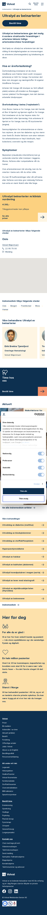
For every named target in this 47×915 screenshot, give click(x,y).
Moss (37, 306)
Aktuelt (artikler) (8, 733)
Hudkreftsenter (8, 774)
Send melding (7, 853)
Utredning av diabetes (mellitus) (17, 525)
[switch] (41, 460)
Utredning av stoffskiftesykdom (17, 541)
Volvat (5, 719)
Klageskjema (7, 860)
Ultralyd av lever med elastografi (18, 580)
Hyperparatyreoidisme (13, 549)
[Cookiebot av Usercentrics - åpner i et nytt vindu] (34, 414)
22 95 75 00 (11, 248)
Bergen (13, 306)
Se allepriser (5, 217)
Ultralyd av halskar (11, 556)
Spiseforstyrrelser (9, 794)
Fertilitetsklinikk (8, 781)
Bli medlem (6, 726)
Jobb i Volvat (7, 746)
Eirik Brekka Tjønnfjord (16, 346)
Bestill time (7, 801)
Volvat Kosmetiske (9, 777)
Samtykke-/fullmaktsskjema (13, 857)
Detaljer (37, 484)
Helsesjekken (7, 771)
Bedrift (5, 736)
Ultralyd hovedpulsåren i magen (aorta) (21, 572)
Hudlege (5, 812)
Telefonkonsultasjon (10, 850)
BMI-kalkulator (7, 791)
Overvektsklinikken (9, 788)
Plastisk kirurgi (7, 819)
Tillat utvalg (23, 499)
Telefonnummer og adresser (13, 867)
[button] (23, 272)
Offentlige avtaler (9, 743)
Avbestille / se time (10, 729)
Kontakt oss (7, 839)
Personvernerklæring (10, 757)
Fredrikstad (26, 306)
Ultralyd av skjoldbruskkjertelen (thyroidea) (17, 589)
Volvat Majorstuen (10, 245)
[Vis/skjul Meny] (42, 4)
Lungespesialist (8, 832)
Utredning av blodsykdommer (16, 533)
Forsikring (6, 740)
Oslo (4, 306)
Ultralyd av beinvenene (13, 598)
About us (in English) (10, 750)
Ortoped (5, 826)
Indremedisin (7, 9)
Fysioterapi (6, 822)
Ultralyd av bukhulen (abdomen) (17, 564)
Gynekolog (6, 809)
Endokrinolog (7, 805)
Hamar (5, 309)
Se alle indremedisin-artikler (17, 507)
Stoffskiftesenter (9, 784)
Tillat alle (23, 491)
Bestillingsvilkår (8, 753)
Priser (4, 723)
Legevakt (6, 767)
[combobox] (29, 4)
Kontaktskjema (8, 863)
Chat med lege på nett (11, 843)
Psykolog (5, 815)
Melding (8, 252)
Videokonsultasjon (9, 846)
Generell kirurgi (8, 829)
